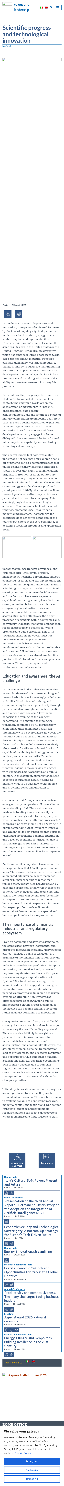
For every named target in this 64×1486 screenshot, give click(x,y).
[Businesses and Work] (6, 1309)
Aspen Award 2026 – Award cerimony (25, 1319)
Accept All (32, 1461)
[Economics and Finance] (6, 1285)
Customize (32, 1470)
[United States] (16, 1329)
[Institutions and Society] (11, 1193)
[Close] (61, 1429)
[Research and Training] (11, 1330)
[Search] (51, 7)
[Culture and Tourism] (6, 1193)
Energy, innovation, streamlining (28, 1251)
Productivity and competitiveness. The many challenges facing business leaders (31, 1296)
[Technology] (6, 1221)
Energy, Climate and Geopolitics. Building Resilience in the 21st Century (28, 1342)
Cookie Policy (23, 1453)
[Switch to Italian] (41, 7)
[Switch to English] (46, 7)
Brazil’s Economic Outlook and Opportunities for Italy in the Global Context (31, 1272)
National (6, 46)
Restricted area (13, 1362)
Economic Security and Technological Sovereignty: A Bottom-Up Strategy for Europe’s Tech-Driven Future (31, 1231)
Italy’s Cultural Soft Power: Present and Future (30, 1182)
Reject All (32, 1479)
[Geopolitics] (6, 1243)
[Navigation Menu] (58, 7)
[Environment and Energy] (6, 1260)
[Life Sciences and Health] (6, 1330)
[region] (32, 1456)
